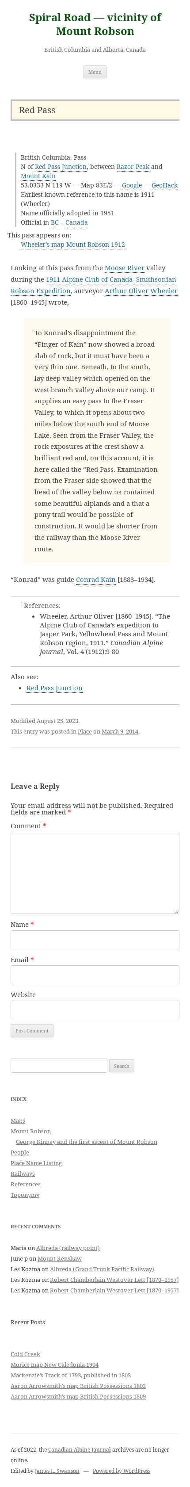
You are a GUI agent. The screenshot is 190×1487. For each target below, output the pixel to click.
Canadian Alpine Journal (79, 1449)
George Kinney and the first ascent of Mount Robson (86, 1142)
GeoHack (165, 185)
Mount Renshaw (60, 1258)
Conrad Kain (96, 579)
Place (85, 731)
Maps (18, 1120)
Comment (28, 825)
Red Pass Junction (61, 166)
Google (132, 185)
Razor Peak (133, 166)
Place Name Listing (36, 1163)
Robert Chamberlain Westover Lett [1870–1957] (114, 1280)
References (26, 1184)
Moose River (124, 267)
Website (23, 994)
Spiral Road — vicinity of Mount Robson (95, 24)
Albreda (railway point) (68, 1248)
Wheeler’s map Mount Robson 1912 (73, 244)
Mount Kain (38, 176)
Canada (76, 222)
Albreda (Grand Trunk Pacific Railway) (102, 1269)
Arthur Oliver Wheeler (141, 290)
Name (22, 924)
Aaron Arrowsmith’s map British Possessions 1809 (78, 1396)
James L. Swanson (57, 1471)
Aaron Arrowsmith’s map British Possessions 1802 (78, 1386)
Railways (23, 1173)
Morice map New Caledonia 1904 (55, 1364)
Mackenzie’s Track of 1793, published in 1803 (71, 1375)
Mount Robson (31, 1131)
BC (55, 222)
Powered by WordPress (121, 1471)
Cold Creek (25, 1354)
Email (22, 959)
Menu (95, 72)
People (20, 1152)
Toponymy (25, 1195)
